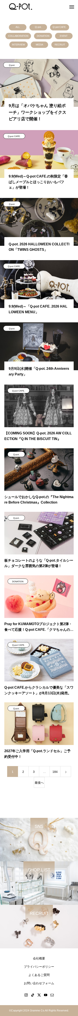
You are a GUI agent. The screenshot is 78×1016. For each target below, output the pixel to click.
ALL (18, 27)
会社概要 (39, 958)
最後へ (39, 782)
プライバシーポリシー (39, 966)
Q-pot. (38, 27)
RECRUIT (60, 44)
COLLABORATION (18, 36)
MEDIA (39, 44)
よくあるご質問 (39, 975)
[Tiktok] (32, 995)
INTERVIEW (18, 44)
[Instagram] (26, 995)
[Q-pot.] (20, 6)
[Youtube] (45, 995)
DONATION (43, 36)
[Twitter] (39, 995)
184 (55, 771)
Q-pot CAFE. (59, 27)
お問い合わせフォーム (39, 983)
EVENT (64, 36)
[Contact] (52, 995)
